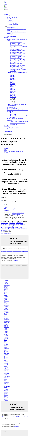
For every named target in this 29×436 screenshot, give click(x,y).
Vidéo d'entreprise (11, 27)
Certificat (9, 20)
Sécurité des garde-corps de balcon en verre (12, 227)
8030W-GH (13, 97)
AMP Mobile (19, 223)
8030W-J (12, 88)
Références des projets (12, 23)
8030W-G (12, 95)
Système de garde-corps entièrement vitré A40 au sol (17, 52)
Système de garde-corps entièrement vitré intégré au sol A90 (19, 67)
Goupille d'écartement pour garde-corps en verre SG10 (19, 116)
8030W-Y (12, 82)
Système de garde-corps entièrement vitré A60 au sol (17, 58)
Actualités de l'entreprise (13, 127)
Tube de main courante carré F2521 (19, 121)
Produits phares (4, 223)
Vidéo (5, 150)
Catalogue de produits (12, 24)
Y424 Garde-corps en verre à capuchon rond (17, 123)
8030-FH (12, 78)
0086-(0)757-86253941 (18, 213)
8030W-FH (13, 79)
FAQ (5, 130)
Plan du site (12, 223)
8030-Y (12, 81)
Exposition (10, 19)
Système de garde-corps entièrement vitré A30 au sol (17, 50)
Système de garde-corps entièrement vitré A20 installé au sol (18, 46)
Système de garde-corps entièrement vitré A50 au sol (17, 55)
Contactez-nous (8, 131)
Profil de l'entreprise (12, 17)
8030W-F (12, 76)
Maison (6, 14)
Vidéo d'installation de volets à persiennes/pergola (15, 35)
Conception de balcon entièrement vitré (11, 228)
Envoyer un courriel (6, 233)
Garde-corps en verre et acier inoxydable (17, 104)
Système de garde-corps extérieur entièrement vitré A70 (18, 61)
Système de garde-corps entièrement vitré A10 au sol (17, 42)
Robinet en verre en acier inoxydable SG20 (16, 113)
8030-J (12, 87)
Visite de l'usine (11, 21)
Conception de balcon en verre (17, 226)
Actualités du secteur (12, 128)
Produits (6, 37)
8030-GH (12, 94)
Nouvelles (6, 126)
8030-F (12, 75)
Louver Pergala (11, 107)
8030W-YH (13, 85)
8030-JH (12, 89)
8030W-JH (13, 91)
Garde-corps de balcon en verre (9, 224)
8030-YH (12, 84)
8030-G (12, 92)
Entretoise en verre (12, 108)
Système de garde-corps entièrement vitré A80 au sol (17, 64)
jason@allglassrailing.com (16, 214)
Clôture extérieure (11, 105)
